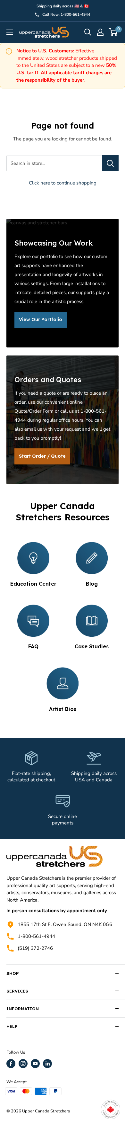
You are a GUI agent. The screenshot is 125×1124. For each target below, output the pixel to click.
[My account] (100, 32)
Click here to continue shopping (62, 183)
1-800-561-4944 (36, 936)
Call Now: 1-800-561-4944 (66, 14)
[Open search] (87, 32)
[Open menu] (9, 32)
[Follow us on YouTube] (35, 1063)
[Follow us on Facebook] (10, 1063)
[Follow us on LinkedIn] (47, 1063)
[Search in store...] (110, 163)
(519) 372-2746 (35, 948)
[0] (113, 32)
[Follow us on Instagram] (23, 1063)
